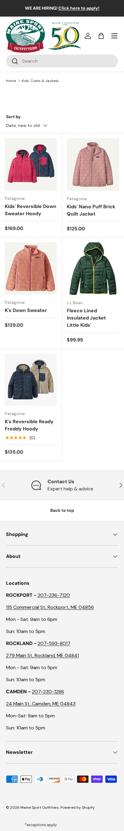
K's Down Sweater (26, 310)
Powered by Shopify (77, 807)
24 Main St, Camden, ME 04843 (41, 703)
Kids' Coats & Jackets (40, 80)
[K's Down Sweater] (31, 268)
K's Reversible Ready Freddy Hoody (29, 425)
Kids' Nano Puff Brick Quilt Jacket (91, 210)
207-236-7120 (54, 595)
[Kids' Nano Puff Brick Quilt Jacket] (93, 164)
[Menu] (114, 35)
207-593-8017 (54, 643)
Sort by (13, 116)
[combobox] (62, 61)
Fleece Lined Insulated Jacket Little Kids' (86, 317)
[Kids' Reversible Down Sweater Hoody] (31, 164)
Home (11, 80)
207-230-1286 (48, 691)
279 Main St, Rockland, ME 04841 (42, 655)
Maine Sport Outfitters (39, 807)
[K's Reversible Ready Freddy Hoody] (31, 380)
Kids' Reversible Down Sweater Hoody (30, 210)
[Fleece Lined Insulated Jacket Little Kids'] (93, 268)
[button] (101, 35)
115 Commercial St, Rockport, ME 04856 (50, 607)
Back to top (62, 510)
